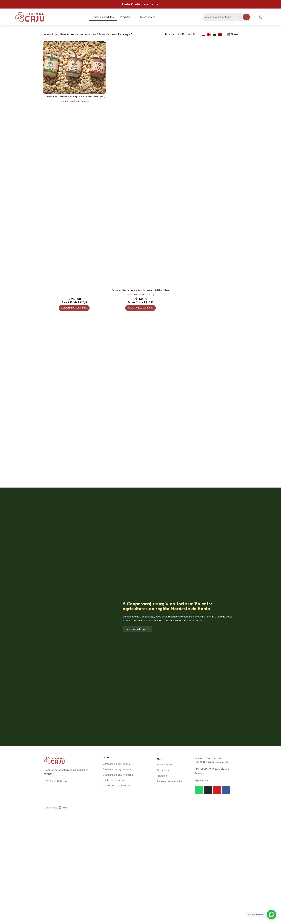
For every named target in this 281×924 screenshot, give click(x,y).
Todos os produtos (103, 16)
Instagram (162, 775)
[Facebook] (226, 790)
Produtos (125, 16)
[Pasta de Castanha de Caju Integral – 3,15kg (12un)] (140, 164)
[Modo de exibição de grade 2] (208, 34)
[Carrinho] (260, 17)
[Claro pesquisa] (239, 17)
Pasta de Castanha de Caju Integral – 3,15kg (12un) (141, 290)
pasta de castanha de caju (74, 101)
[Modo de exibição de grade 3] (214, 34)
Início (46, 34)
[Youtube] (217, 790)
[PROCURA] (246, 17)
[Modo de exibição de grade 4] (220, 34)
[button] (74, 308)
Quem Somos (164, 770)
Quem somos (147, 16)
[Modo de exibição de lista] (203, 34)
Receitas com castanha (169, 781)
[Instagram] (208, 790)
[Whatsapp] (199, 790)
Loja (54, 34)
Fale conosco (164, 764)
